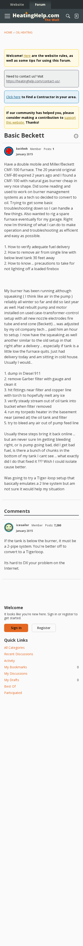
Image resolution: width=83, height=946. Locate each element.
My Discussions (15, 673)
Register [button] (43, 628)
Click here (13, 97)
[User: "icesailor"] (8, 527)
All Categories (14, 647)
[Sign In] (76, 16)
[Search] (68, 16)
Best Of (10, 686)
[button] (76, 136)
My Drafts (41, 680)
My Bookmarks (41, 667)
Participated (13, 693)
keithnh (22, 149)
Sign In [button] (16, 628)
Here (27, 55)
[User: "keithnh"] (8, 151)
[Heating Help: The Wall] (36, 16)
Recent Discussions (18, 654)
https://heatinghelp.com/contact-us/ (33, 81)
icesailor (22, 525)
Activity (9, 660)
